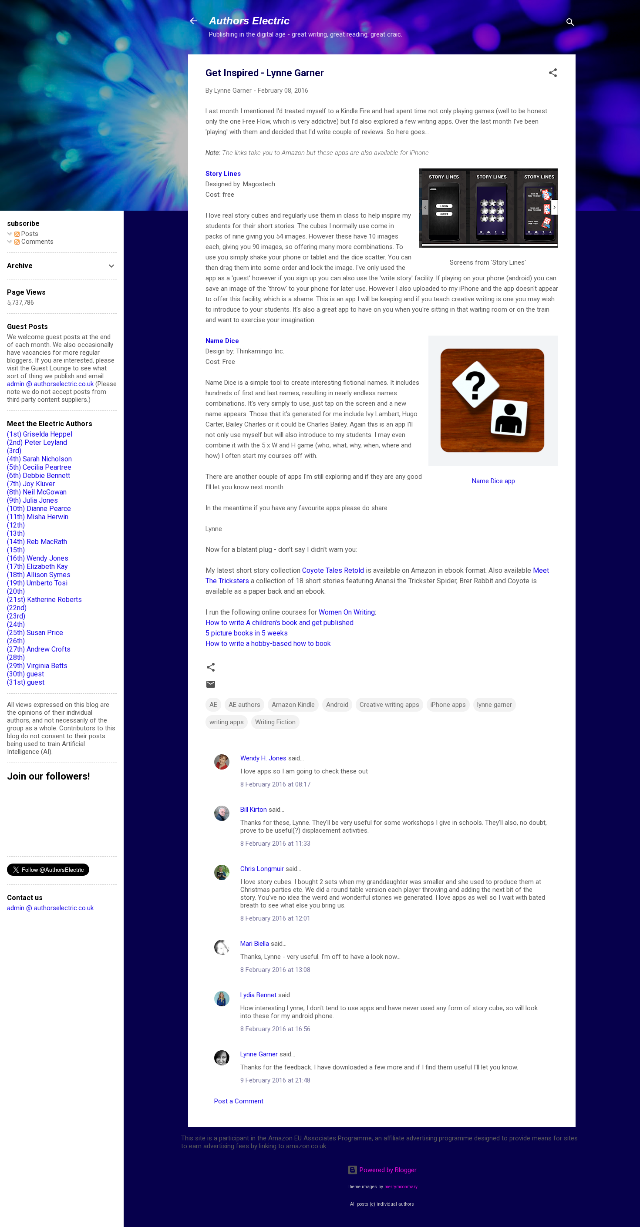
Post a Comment (238, 1101)
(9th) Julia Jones (32, 500)
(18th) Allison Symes (39, 575)
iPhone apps (448, 705)
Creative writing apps (389, 705)
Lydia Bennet (258, 995)
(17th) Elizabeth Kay (37, 566)
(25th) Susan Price (35, 633)
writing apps (226, 722)
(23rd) (16, 616)
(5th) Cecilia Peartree (39, 467)
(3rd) (14, 451)
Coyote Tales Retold (333, 570)
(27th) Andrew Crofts (39, 649)
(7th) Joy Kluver (31, 484)
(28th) (16, 657)
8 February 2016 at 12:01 (275, 918)
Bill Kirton (253, 810)
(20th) (16, 591)
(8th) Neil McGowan (37, 492)
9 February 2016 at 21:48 (275, 1080)
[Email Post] (210, 687)
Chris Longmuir (262, 869)
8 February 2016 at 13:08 (275, 970)
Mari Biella (254, 944)
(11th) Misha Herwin (37, 517)
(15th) (16, 550)
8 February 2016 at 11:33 (275, 843)
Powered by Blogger (387, 1170)
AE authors (244, 705)
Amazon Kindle (293, 705)
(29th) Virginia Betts (37, 666)
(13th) (16, 533)
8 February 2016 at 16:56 (275, 1029)
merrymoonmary (401, 1187)
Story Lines (223, 174)
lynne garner (494, 705)
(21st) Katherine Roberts (44, 599)
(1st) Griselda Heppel (39, 434)
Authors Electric (249, 21)
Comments (37, 241)
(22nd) (17, 608)
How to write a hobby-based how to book (268, 643)
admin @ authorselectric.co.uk (50, 384)
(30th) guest (25, 674)
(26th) (16, 641)
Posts (29, 234)
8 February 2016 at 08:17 (275, 784)
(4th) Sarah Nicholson (39, 459)
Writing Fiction (275, 722)
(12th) (16, 525)
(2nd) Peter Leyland (37, 442)
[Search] (570, 23)
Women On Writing (347, 612)
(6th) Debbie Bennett (38, 475)
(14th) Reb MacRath (37, 542)
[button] (553, 74)
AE (213, 705)
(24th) (16, 624)
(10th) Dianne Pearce (39, 508)
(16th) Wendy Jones (37, 558)
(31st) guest (25, 682)
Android (337, 705)
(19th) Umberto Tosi (37, 583)
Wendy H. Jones (263, 758)
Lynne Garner (259, 1054)
